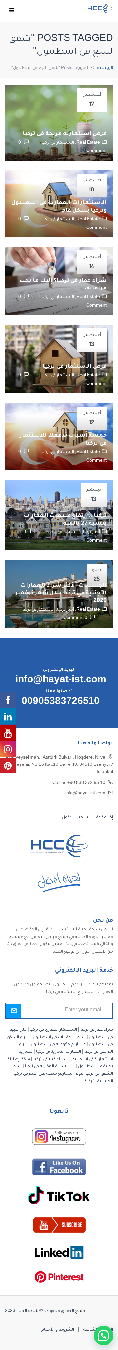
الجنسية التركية (99, 1081)
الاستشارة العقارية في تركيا (50, 1066)
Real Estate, (87, 143)
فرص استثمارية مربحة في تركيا (65, 134)
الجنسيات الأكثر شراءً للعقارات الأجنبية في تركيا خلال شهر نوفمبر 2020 (61, 593)
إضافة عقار (102, 817)
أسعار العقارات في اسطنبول (59, 1037)
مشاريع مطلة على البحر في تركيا (43, 1074)
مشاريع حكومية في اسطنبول (58, 1044)
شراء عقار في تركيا (96, 1030)
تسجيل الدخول (75, 817)
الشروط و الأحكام (57, 1330)
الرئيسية (105, 68)
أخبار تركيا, (90, 532)
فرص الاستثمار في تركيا (74, 367)
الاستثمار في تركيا (58, 143)
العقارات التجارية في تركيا (58, 1052)
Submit (13, 1011)
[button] (103, 1335)
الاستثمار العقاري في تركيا (53, 1030)
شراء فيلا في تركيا (49, 1059)
